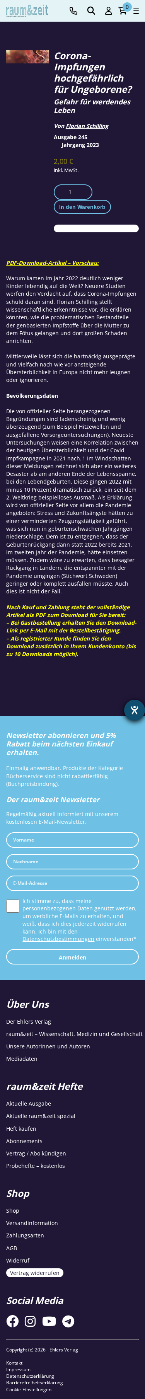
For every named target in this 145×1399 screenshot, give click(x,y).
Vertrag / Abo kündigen (36, 1153)
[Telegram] (68, 1321)
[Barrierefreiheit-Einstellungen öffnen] (134, 710)
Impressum (18, 1369)
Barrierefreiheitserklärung (34, 1382)
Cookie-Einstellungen (28, 1389)
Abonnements (24, 1141)
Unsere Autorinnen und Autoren (48, 1046)
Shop (12, 1210)
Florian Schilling (87, 126)
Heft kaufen (21, 1128)
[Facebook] (12, 1321)
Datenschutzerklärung (30, 1376)
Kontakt (14, 1363)
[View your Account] (108, 11)
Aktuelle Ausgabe (28, 1103)
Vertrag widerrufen (35, 1272)
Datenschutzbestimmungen (58, 938)
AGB (11, 1248)
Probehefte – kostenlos (35, 1165)
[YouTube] (49, 1321)
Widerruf (17, 1260)
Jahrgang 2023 (80, 144)
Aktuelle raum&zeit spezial (40, 1116)
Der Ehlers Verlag (28, 1021)
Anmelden (72, 957)
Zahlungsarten (25, 1235)
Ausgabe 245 (70, 137)
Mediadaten (22, 1058)
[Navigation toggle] (136, 11)
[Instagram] (30, 1321)
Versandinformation (32, 1223)
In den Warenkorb (82, 207)
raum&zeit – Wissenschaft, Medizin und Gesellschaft (74, 1034)
